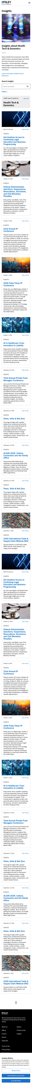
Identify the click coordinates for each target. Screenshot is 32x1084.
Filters (4, 92)
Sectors (19, 1027)
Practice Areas (21, 1030)
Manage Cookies (16, 1070)
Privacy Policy (6, 1049)
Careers (4, 1034)
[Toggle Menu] (29, 2)
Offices (4, 1030)
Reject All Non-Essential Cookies (16, 1075)
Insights (19, 1034)
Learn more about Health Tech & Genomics (13, 74)
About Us (4, 1027)
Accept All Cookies (16, 1080)
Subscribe (5, 1040)
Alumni (4, 1037)
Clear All (26, 98)
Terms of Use (6, 1046)
